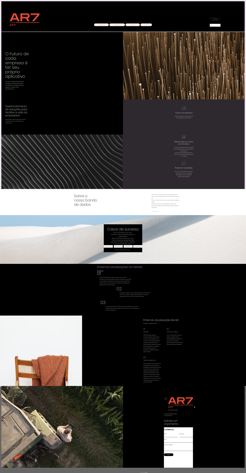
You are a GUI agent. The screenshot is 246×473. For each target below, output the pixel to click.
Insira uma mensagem (168, 444)
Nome (165, 433)
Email (165, 439)
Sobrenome (182, 433)
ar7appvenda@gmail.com (170, 414)
